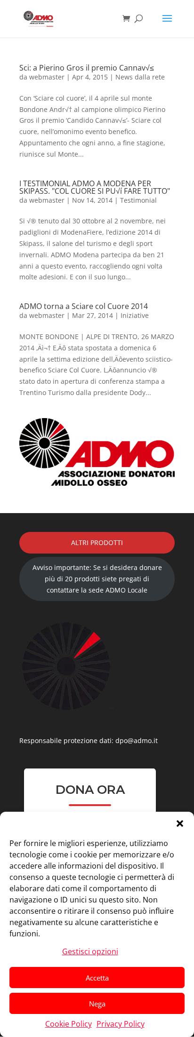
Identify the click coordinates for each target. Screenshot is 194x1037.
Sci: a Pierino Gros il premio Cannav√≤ (86, 68)
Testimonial (138, 200)
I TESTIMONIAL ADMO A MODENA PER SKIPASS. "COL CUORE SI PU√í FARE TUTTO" (94, 187)
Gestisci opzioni (90, 951)
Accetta (97, 977)
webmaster (47, 76)
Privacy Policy (121, 1024)
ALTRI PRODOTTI (97, 542)
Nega (97, 1003)
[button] (180, 823)
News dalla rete (140, 76)
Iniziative (135, 315)
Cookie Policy (68, 1024)
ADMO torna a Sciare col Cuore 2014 (83, 306)
